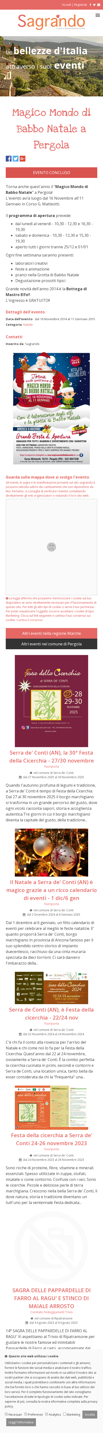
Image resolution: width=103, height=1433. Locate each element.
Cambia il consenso (29, 620)
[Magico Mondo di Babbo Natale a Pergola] (51, 465)
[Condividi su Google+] (22, 159)
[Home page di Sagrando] (51, 28)
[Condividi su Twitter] (15, 159)
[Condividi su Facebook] (8, 159)
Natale (28, 324)
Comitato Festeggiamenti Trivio (51, 1312)
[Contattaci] (98, 5)
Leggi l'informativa (21, 1422)
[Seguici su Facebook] (89, 5)
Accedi (66, 5)
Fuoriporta (51, 766)
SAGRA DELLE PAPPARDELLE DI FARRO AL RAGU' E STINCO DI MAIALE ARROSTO (51, 1298)
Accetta (90, 1415)
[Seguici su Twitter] (94, 5)
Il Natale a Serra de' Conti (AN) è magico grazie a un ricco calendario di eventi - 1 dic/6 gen (51, 889)
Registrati (80, 5)
